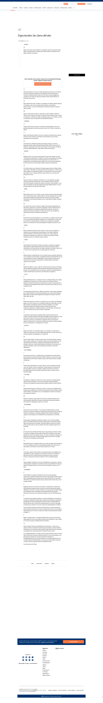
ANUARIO (53, 563)
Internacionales (37, 7)
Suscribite (73, 642)
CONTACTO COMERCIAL (71, 690)
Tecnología (56, 7)
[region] (51, 20)
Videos (44, 666)
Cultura (44, 657)
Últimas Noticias (46, 675)
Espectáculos (50, 7)
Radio (74, 7)
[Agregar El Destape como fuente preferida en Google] (62, 41)
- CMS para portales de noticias (52, 696)
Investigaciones (63, 7)
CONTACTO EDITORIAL (80, 690)
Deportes (44, 7)
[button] (19, 49)
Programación (46, 670)
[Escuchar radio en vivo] (72, 4)
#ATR (44, 659)
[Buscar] (61, 3)
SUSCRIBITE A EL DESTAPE (42, 84)
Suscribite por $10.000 (81, 3)
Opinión (70, 7)
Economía (26, 7)
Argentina (47, 563)
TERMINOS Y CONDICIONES (52, 690)
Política (21, 7)
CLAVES (32, 563)
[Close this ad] (102, 697)
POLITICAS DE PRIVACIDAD (62, 690)
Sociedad (31, 7)
